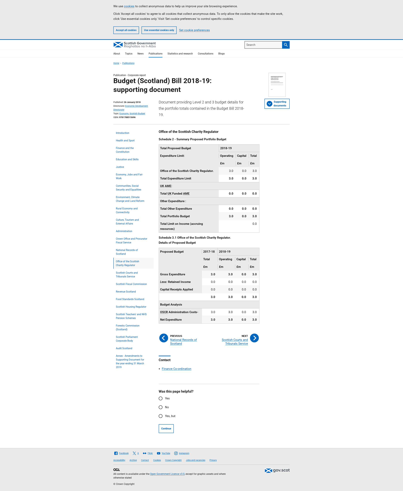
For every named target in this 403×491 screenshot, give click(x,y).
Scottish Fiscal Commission (131, 284)
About (116, 53)
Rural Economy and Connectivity (127, 210)
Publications (155, 53)
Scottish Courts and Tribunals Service (127, 274)
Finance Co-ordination (176, 369)
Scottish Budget (137, 113)
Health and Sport (125, 140)
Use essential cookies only (159, 30)
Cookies (157, 460)
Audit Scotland (124, 348)
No (167, 407)
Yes (167, 398)
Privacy (213, 460)
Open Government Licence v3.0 (167, 473)
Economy (124, 113)
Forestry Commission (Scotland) (127, 327)
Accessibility (119, 460)
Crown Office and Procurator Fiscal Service (131, 240)
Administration (124, 231)
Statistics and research (180, 53)
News (140, 53)
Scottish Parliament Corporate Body (127, 338)
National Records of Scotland (127, 252)
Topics (128, 53)
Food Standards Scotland (130, 299)
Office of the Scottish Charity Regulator (127, 263)
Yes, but (170, 416)
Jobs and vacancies (195, 460)
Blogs (221, 53)
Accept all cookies (126, 30)
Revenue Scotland (126, 291)
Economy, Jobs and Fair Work (129, 176)
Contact (145, 460)
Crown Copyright (173, 460)
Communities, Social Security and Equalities (128, 187)
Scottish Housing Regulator (131, 306)
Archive (133, 460)
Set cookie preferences (194, 30)
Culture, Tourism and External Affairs (127, 221)
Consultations (205, 53)
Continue (166, 428)
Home (116, 63)
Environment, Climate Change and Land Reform (130, 199)
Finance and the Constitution (125, 150)
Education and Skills (127, 159)
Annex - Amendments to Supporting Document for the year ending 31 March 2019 (130, 361)
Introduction (122, 132)
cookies (129, 6)
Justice (120, 166)
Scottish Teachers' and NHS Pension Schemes (131, 316)
